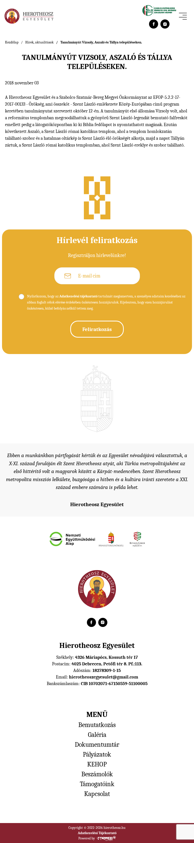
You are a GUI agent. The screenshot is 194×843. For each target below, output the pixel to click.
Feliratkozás (97, 329)
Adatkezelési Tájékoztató (97, 833)
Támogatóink (97, 784)
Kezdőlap (11, 42)
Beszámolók (97, 774)
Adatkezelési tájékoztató (78, 296)
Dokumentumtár (97, 744)
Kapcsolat (97, 794)
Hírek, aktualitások (39, 42)
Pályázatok (97, 754)
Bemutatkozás (97, 725)
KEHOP (97, 764)
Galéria (97, 735)
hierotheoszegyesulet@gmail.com (103, 677)
